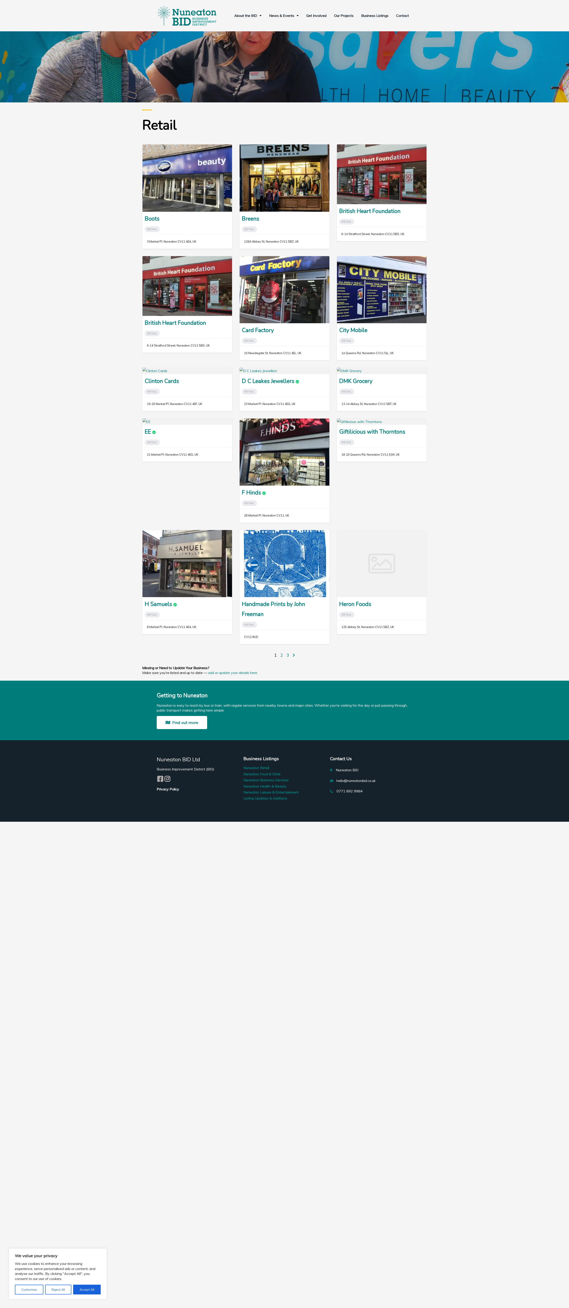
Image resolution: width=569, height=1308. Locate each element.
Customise (29, 1290)
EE (148, 432)
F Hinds (251, 492)
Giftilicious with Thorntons (372, 432)
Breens (250, 219)
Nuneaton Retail (256, 768)
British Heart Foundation (370, 211)
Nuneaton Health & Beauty (265, 786)
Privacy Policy (168, 789)
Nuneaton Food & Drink (261, 774)
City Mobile (353, 330)
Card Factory (258, 330)
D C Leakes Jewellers (268, 381)
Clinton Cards (162, 381)
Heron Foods (355, 604)
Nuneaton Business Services (266, 780)
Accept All (87, 1290)
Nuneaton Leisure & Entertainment (271, 792)
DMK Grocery (356, 381)
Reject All (58, 1290)
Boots (152, 219)
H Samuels (158, 604)
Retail (152, 229)
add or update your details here (232, 672)
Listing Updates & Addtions (265, 798)
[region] (58, 1273)
